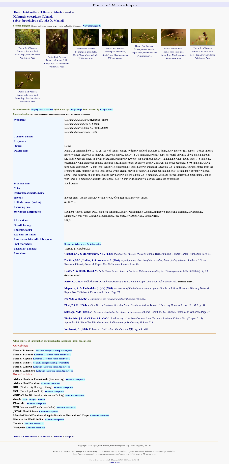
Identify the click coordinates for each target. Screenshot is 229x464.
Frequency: (20, 141)
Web (24, 399)
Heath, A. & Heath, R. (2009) (80, 271)
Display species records (42, 109)
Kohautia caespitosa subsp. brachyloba (54, 350)
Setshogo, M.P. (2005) (76, 312)
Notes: (17, 188)
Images (32, 399)
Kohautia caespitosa (75, 379)
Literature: (20, 253)
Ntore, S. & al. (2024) (76, 299)
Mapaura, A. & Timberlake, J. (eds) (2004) (88, 288)
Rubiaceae (45, 11)
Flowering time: (22, 207)
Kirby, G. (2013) (73, 281)
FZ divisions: (21, 220)
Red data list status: (25, 234)
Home (17, 11)
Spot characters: (23, 244)
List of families (30, 11)
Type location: (22, 183)
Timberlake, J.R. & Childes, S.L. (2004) (86, 318)
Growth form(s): (23, 225)
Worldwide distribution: (27, 211)
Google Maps (76, 109)
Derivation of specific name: (29, 193)
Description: (21, 150)
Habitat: (18, 197)
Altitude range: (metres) (27, 202)
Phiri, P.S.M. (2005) (75, 305)
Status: (18, 146)
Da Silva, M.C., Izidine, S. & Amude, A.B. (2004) (92, 260)
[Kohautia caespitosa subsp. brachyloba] (27, 36)
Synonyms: (20, 119)
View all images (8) (92, 25)
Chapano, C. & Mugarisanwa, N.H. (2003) (88, 254)
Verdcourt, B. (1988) (76, 329)
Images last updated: (25, 248)
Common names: (23, 136)
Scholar (41, 399)
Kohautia (57, 11)
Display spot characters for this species (82, 244)
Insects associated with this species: (33, 239)
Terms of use (114, 462)
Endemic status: (23, 230)
